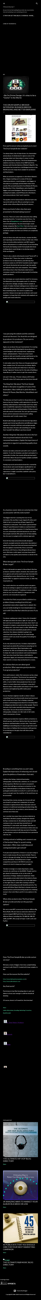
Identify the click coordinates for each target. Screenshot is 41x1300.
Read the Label (7, 1013)
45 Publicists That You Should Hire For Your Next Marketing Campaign (19, 1246)
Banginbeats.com (16, 221)
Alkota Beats (10, 1010)
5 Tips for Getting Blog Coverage (15, 15)
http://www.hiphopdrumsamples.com (14, 979)
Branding (16, 1010)
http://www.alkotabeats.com (11, 981)
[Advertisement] (20, 1094)
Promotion (28, 1010)
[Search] (37, 3)
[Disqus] (20, 1043)
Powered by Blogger (22, 1290)
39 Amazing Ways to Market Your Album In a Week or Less (20, 1202)
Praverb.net (9, 7)
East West (20, 226)
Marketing (22, 1010)
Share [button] (4, 1007)
